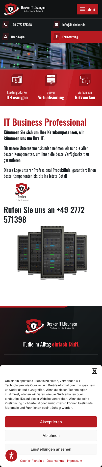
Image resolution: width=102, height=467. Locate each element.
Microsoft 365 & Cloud (27, 57)
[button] (94, 371)
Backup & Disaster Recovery (30, 67)
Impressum (74, 461)
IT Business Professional (29, 99)
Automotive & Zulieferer (28, 143)
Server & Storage (24, 88)
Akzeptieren (51, 421)
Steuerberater (22, 164)
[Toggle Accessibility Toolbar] (11, 455)
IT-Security (20, 47)
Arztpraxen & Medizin (26, 174)
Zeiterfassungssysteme (27, 109)
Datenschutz (56, 461)
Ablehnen (51, 435)
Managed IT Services (25, 36)
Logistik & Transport (25, 185)
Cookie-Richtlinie (32, 461)
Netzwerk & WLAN (24, 78)
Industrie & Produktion (27, 133)
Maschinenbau (21, 154)
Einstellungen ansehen (51, 449)
